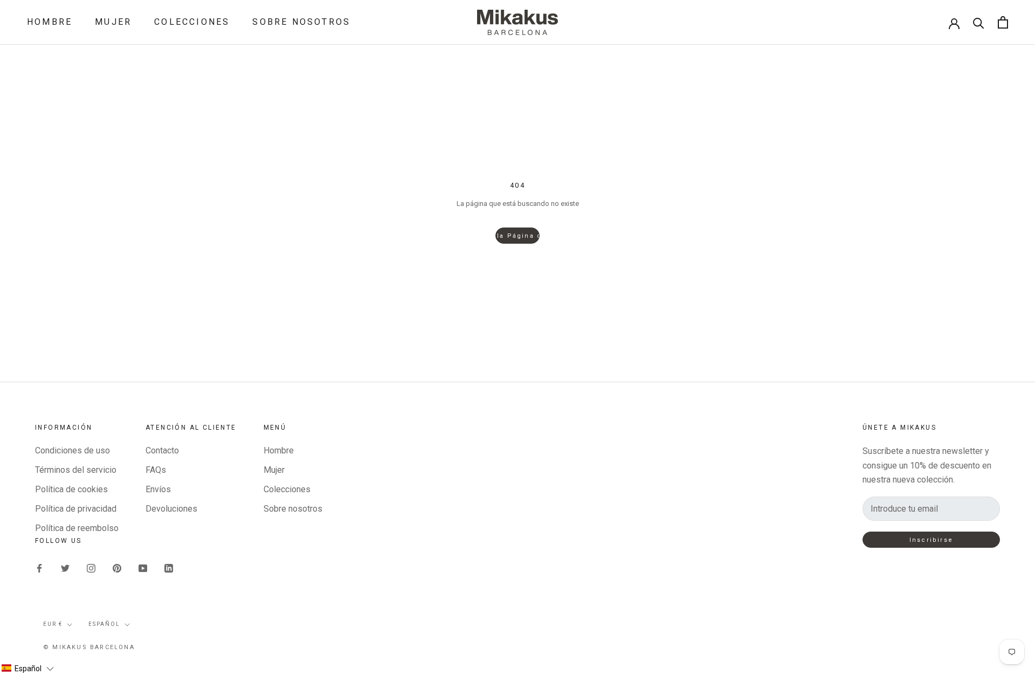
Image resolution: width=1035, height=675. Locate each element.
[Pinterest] (117, 568)
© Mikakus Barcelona (89, 647)
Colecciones (192, 22)
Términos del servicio (75, 470)
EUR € (53, 624)
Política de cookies (71, 489)
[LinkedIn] (168, 568)
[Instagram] (91, 568)
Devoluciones (171, 509)
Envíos (158, 489)
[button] (27, 668)
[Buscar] (978, 22)
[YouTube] (143, 568)
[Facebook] (39, 568)
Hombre (49, 22)
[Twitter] (65, 568)
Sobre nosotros (301, 22)
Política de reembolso (77, 528)
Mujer (113, 22)
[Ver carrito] (1003, 22)
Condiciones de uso (72, 450)
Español (104, 624)
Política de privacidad (75, 509)
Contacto (162, 450)
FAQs (156, 470)
